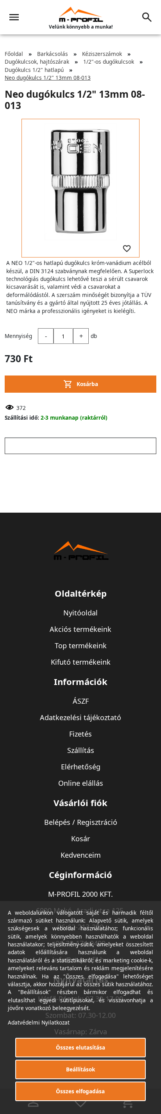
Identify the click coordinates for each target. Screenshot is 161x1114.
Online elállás (80, 783)
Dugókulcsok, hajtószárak (37, 61)
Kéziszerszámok (102, 53)
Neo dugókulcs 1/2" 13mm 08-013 (48, 77)
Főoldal (14, 53)
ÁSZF (81, 701)
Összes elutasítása (80, 1047)
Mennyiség (18, 336)
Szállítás (80, 750)
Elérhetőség (80, 766)
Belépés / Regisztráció (80, 822)
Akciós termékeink (80, 629)
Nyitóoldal (80, 612)
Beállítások (80, 1069)
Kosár (80, 838)
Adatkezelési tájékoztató (80, 717)
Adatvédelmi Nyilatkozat (39, 1022)
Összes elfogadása (80, 1091)
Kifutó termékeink (81, 662)
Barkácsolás (52, 53)
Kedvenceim (81, 855)
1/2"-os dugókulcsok (108, 61)
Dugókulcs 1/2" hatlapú (34, 69)
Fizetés (80, 733)
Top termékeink (81, 645)
